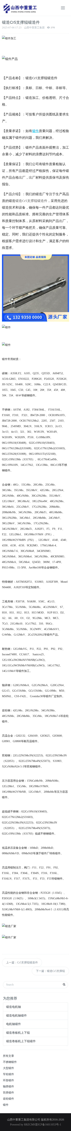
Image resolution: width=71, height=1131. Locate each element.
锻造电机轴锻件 (16, 1015)
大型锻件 (8, 1068)
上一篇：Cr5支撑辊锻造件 (22, 962)
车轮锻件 (8, 1074)
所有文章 (8, 1055)
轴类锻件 (8, 1086)
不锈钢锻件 (10, 1062)
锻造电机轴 (13, 1006)
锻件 (5, 1104)
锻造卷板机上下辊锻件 (21, 1041)
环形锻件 (8, 1080)
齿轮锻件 (8, 1098)
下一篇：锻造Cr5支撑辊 (50, 971)
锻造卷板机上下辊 (18, 1032)
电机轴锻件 (13, 1024)
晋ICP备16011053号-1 (48, 1124)
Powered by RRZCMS (22, 1124)
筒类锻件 (8, 1092)
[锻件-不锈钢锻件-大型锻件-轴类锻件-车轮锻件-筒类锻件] (19, 8)
